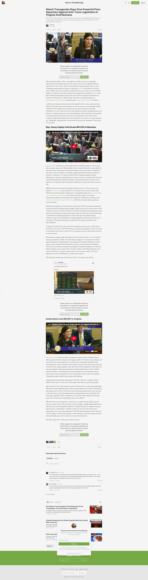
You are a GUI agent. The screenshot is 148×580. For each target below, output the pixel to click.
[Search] (125, 2)
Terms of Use (81, 547)
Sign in (143, 3)
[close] (89, 524)
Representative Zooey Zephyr (55, 100)
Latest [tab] (51, 502)
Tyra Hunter (56, 191)
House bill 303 (50, 166)
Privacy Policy (86, 549)
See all (49, 546)
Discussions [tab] (58, 502)
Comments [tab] (49, 458)
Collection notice (83, 569)
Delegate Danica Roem (83, 100)
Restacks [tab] (56, 458)
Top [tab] (48, 502)
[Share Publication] (129, 2)
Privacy (72, 569)
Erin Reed (52, 24)
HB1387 (93, 93)
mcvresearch (52, 472)
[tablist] (52, 458)
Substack (66, 576)
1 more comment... (51, 494)
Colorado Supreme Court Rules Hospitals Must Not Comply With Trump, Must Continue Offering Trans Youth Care (67, 521)
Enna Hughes (52, 484)
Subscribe (135, 3)
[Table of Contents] (2, 290)
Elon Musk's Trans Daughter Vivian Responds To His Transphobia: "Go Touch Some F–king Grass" (64, 507)
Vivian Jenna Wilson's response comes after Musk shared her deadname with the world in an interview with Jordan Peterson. (66, 511)
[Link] (44, 127)
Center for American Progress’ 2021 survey (60, 200)
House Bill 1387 (51, 357)
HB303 (81, 88)
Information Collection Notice (73, 549)
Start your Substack (70, 573)
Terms (76, 569)
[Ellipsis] (101, 472)
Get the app (81, 573)
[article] (74, 511)
